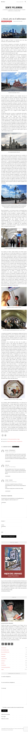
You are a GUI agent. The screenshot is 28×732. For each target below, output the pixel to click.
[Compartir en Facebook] (3, 435)
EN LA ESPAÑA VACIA (5, 652)
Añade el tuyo (16, 446)
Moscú (12, 441)
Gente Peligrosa (14, 7)
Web (2, 532)
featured (9, 441)
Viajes (18, 439)
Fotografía (3, 656)
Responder (8, 461)
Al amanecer (3, 647)
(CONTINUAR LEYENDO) (5, 591)
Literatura (3, 660)
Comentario (3, 503)
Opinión (2, 663)
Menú (3, 1)
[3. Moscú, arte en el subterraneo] (14, 31)
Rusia (15, 441)
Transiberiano (19, 441)
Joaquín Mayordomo (17, 21)
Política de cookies (5, 718)
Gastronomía (4, 658)
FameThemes (10, 730)
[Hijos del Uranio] (13, 561)
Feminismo (3, 654)
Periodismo (3, 665)
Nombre (3, 521)
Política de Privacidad (5, 714)
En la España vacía (5, 650)
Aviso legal (3, 716)
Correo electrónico (3, 526)
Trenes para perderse (6, 21)
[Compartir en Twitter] (5, 435)
